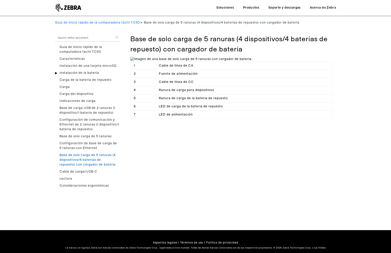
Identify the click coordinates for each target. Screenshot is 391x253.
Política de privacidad (222, 242)
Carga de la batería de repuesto (86, 80)
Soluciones (225, 7)
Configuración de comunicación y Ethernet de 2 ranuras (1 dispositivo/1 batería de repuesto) (89, 124)
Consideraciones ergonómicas (84, 185)
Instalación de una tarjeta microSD (88, 65)
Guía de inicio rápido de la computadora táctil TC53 (97, 22)
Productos (251, 7)
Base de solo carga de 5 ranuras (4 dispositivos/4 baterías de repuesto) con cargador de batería (88, 160)
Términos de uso (191, 242)
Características (72, 58)
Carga (65, 87)
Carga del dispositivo (77, 94)
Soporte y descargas (284, 7)
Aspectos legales (165, 242)
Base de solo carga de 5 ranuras (86, 136)
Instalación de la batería (79, 73)
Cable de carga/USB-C (78, 171)
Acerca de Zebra (323, 7)
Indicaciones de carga (78, 101)
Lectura (66, 178)
